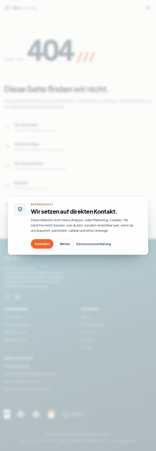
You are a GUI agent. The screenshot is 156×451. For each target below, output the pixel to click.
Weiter (65, 244)
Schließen (42, 244)
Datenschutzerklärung (93, 244)
